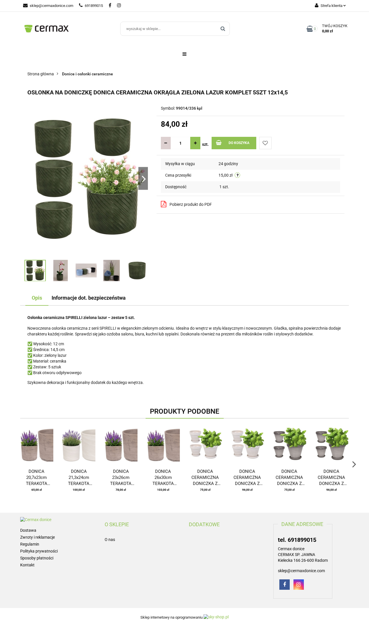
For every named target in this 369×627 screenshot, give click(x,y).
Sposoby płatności (36, 558)
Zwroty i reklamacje (37, 537)
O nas (110, 539)
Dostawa (28, 530)
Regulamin (29, 544)
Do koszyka (239, 143)
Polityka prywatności (39, 551)
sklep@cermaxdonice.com (51, 5)
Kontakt (27, 565)
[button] (117, 524)
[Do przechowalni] (265, 143)
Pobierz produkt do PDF (191, 204)
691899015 (94, 5)
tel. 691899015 (297, 539)
